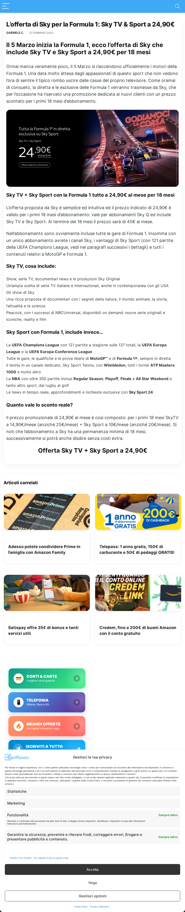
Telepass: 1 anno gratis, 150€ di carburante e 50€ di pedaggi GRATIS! (137, 549)
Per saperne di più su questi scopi (51, 858)
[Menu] (6, 6)
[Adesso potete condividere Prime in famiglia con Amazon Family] (47, 497)
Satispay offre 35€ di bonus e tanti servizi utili (43, 630)
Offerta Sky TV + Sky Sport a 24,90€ (92, 450)
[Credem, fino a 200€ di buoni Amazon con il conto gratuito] (138, 578)
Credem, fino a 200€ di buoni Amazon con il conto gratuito (137, 630)
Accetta (92, 869)
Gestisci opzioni (92, 896)
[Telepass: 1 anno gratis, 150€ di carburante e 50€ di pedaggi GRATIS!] (138, 497)
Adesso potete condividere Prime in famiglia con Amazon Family (44, 549)
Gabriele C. (15, 32)
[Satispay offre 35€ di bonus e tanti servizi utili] (47, 578)
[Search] (177, 6)
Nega (92, 883)
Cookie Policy (81, 906)
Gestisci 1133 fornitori (21, 858)
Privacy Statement (99, 906)
